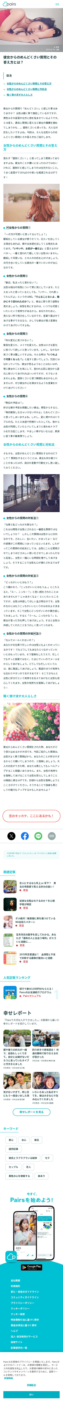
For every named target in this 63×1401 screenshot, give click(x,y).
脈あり (41, 1176)
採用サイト (17, 1342)
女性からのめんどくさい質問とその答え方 (29, 83)
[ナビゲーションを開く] (56, 4)
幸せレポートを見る (31, 1112)
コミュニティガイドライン (25, 1297)
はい (31, 1394)
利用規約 (15, 1286)
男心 (11, 1140)
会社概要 (15, 1280)
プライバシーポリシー (22, 1303)
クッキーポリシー (20, 1308)
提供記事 (13, 1149)
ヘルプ (14, 1331)
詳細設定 (31, 1385)
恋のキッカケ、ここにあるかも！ (31, 816)
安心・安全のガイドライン (25, 1291)
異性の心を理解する (19, 1176)
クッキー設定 (18, 1314)
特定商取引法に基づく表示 (25, 1319)
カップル (13, 1167)
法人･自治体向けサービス (24, 1336)
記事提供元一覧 (19, 1347)
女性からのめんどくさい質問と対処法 (27, 89)
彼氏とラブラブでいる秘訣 (23, 1158)
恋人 (28, 1167)
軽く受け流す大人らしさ (20, 94)
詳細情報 (8, 1378)
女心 (24, 1140)
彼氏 (36, 1140)
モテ (47, 1158)
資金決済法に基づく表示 (24, 1325)
